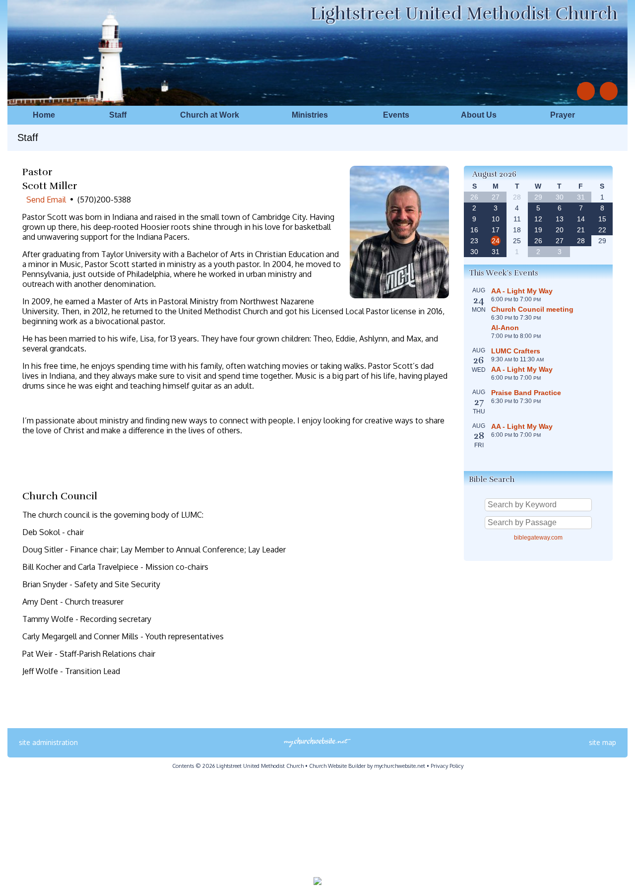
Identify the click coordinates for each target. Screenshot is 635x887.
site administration (48, 742)
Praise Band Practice (526, 393)
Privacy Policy (447, 765)
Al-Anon (505, 328)
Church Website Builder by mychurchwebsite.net (367, 765)
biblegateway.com (538, 537)
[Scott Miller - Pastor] (399, 295)
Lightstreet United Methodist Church (464, 13)
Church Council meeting (532, 309)
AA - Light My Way (522, 291)
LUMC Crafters (515, 351)
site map (602, 742)
